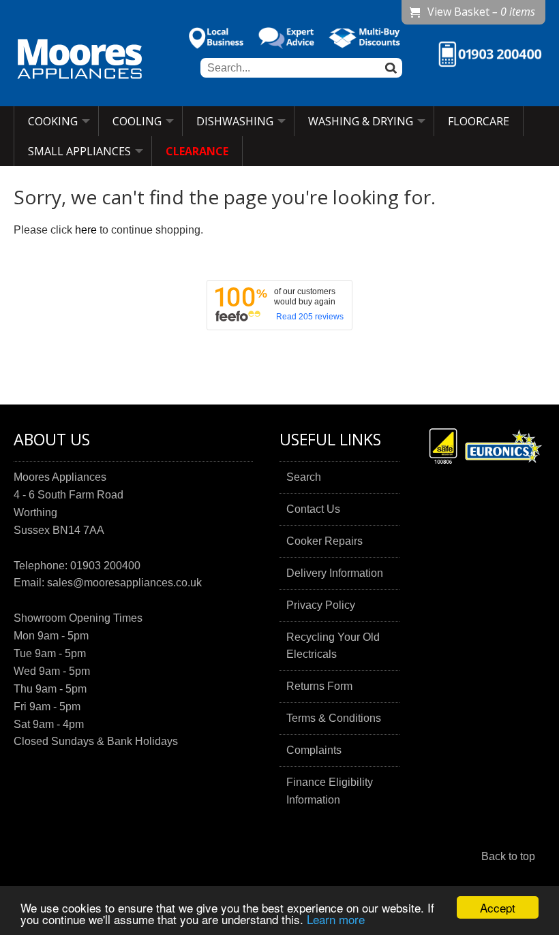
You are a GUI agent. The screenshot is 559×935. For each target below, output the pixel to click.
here (86, 230)
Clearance (197, 151)
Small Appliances (79, 151)
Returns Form (319, 686)
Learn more (336, 919)
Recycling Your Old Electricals (333, 646)
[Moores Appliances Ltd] (80, 60)
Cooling (137, 121)
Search (303, 477)
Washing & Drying (360, 121)
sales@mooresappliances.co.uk (124, 582)
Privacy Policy (320, 605)
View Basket (481, 11)
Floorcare (478, 121)
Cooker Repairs (324, 541)
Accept (497, 907)
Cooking (53, 121)
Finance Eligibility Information (329, 791)
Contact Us (313, 509)
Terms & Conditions (333, 718)
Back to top (508, 856)
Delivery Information (334, 573)
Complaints (314, 750)
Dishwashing (234, 121)
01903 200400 (105, 565)
